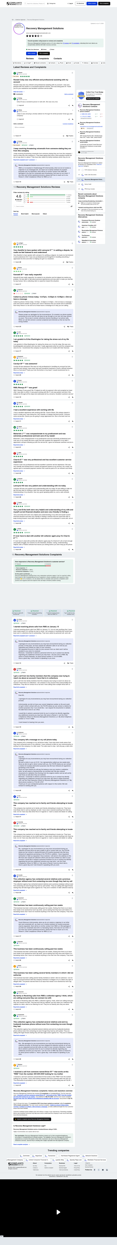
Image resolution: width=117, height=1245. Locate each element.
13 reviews (66, 43)
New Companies (88, 1165)
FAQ (45, 1165)
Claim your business (63, 1169)
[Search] (34, 3)
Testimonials (36, 1169)
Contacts (58, 59)
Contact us (35, 1167)
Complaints (43, 59)
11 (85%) (24, 569)
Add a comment (68, 94)
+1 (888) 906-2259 (85, 114)
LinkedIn (107, 1169)
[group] (17, 63)
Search (26, 3)
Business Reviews (89, 1167)
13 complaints (75, 43)
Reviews (30, 59)
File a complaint (43, 53)
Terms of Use (77, 1165)
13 (21, 568)
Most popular (36, 214)
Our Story (35, 1165)
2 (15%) (24, 571)
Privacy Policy (77, 1167)
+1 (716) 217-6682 (85, 116)
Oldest (45, 214)
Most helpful (24, 214)
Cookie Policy (77, 1169)
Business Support (63, 1167)
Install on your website (93, 98)
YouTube (102, 1169)
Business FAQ (62, 1165)
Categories (52, 3)
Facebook (94, 1169)
